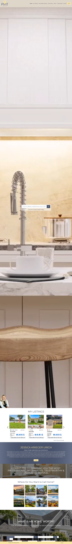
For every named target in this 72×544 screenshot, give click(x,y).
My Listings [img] (35, 3)
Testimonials (59, 3)
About (55, 3)
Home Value (50, 3)
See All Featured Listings (59, 440)
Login (69, 3)
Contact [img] (65, 3)
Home (31, 3)
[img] (61, 543)
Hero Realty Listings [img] (43, 3)
